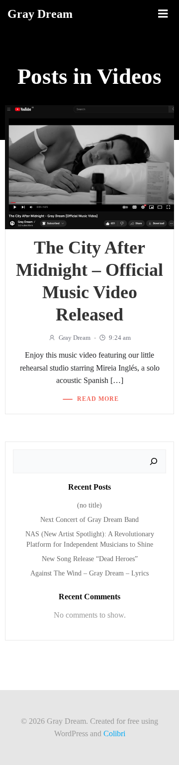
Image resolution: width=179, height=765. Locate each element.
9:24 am (120, 337)
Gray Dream (74, 337)
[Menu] (163, 13)
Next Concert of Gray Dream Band (89, 519)
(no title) (89, 505)
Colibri (114, 733)
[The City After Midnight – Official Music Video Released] (89, 166)
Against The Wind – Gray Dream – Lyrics (89, 573)
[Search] (154, 461)
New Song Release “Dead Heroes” (90, 559)
